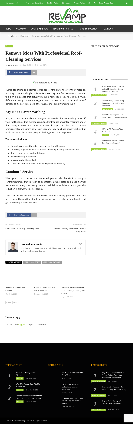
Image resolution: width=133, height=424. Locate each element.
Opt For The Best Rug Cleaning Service (23, 228)
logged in (22, 324)
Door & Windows (39, 29)
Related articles (13, 262)
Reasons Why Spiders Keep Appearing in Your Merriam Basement (113, 103)
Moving (12, 36)
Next (15, 302)
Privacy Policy (79, 3)
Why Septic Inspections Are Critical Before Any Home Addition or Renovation (113, 88)
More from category (52, 262)
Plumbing (26, 36)
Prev (9, 302)
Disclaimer (66, 3)
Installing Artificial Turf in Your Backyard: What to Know (72, 400)
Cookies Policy (53, 3)
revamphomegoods (13, 65)
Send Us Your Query (106, 3)
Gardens (108, 29)
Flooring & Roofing (63, 29)
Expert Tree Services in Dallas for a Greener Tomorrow (71, 386)
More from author (32, 262)
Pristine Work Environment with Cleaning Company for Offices (72, 291)
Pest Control (107, 109)
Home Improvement (89, 29)
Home (8, 29)
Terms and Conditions (35, 3)
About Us (92, 3)
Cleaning (21, 29)
